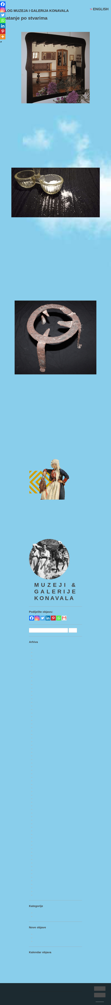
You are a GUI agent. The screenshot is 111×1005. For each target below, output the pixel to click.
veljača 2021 (40, 866)
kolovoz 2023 (41, 762)
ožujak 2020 (40, 905)
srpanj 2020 (40, 891)
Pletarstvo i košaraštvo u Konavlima (52, 952)
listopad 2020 (41, 880)
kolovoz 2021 (41, 845)
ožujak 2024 (40, 737)
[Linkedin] (2, 26)
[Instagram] (2, 9)
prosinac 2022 (41, 791)
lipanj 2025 (39, 684)
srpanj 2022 (40, 805)
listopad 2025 (41, 670)
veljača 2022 (40, 823)
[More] (2, 36)
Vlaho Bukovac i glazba (19, 461)
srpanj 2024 (40, 723)
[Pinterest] (2, 31)
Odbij (100, 995)
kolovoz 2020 (41, 887)
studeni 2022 (40, 795)
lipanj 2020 (39, 895)
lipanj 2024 (39, 727)
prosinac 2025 (41, 663)
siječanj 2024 (40, 745)
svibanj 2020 (40, 898)
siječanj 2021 (40, 870)
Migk (32, 26)
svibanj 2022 (40, 813)
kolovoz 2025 (41, 677)
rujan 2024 (39, 716)
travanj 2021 (40, 859)
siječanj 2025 (40, 702)
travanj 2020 (40, 902)
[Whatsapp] (2, 20)
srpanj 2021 (40, 848)
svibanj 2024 (40, 730)
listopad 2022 (41, 798)
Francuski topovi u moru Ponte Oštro (53, 944)
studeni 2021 (40, 834)
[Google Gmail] (64, 628)
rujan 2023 (39, 759)
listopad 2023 (41, 755)
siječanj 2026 (40, 659)
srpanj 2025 (40, 680)
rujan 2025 (39, 673)
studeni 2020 (40, 877)
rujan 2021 (39, 841)
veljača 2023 (40, 784)
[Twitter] (2, 15)
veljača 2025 (40, 698)
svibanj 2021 (40, 855)
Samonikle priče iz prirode (47, 927)
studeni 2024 (40, 709)
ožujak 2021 (40, 862)
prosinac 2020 (41, 873)
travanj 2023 (40, 777)
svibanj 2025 (40, 688)
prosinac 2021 (41, 830)
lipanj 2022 (39, 809)
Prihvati (100, 988)
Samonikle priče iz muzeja (29, 452)
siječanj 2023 (40, 788)
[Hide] (1, 42)
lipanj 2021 (39, 852)
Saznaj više (100, 1001)
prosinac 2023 (41, 748)
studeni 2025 (40, 666)
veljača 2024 (40, 741)
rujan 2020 (39, 884)
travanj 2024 (40, 734)
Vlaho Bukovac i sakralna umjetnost (52, 948)
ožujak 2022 (40, 820)
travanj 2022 (40, 816)
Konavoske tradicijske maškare (88, 461)
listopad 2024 (41, 713)
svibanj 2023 (40, 773)
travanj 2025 (40, 691)
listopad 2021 (41, 837)
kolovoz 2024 (41, 720)
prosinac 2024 (41, 705)
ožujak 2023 (40, 780)
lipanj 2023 (39, 770)
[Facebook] (2, 4)
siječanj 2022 (40, 827)
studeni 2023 (40, 752)
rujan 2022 (39, 802)
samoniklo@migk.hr (39, 542)
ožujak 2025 (40, 695)
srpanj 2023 (40, 766)
